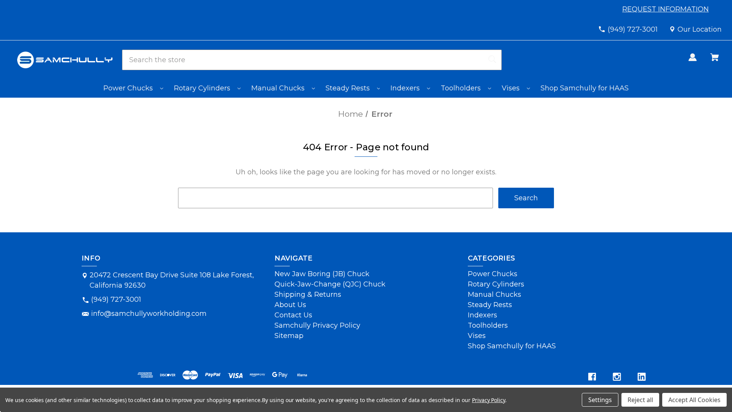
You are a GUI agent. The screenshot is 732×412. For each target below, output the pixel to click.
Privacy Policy (488, 400)
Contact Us (293, 315)
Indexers (406, 88)
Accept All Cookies (694, 400)
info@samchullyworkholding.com (149, 313)
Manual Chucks (279, 88)
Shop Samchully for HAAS (585, 88)
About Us (290, 305)
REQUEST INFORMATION (666, 9)
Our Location (699, 29)
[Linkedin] (642, 377)
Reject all (640, 400)
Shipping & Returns (307, 294)
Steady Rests (349, 88)
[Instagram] (617, 377)
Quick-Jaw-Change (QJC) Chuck (329, 284)
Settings (600, 400)
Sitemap (288, 336)
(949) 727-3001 (633, 29)
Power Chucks (129, 88)
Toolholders (462, 88)
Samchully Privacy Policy (317, 325)
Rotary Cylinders (203, 88)
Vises (512, 88)
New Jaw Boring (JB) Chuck (321, 274)
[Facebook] (592, 377)
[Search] (492, 60)
